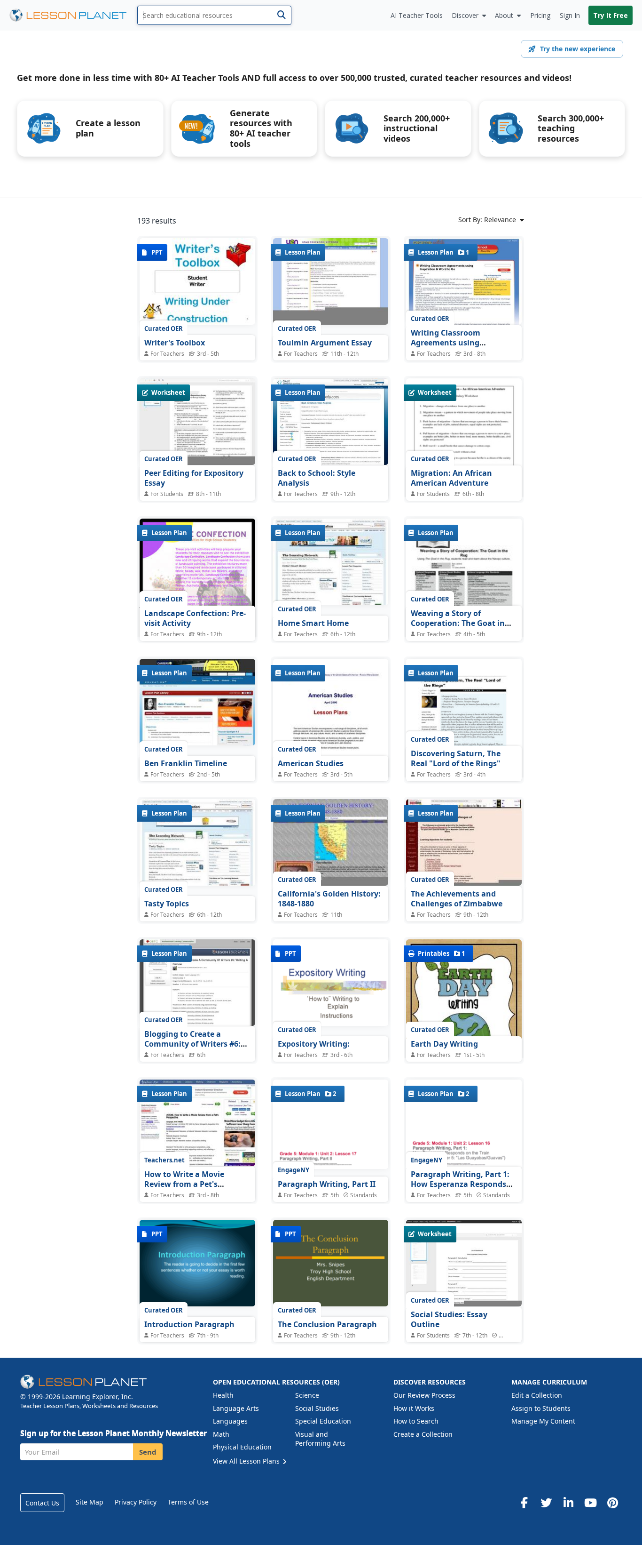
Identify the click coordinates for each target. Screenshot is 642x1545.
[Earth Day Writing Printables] (464, 1014)
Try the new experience (577, 48)
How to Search (415, 1421)
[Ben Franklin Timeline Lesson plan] (197, 702)
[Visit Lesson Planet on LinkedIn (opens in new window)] (568, 1502)
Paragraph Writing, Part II (327, 1184)
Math (221, 1434)
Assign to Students (541, 1408)
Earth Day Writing (444, 1044)
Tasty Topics (166, 903)
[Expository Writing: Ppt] (331, 982)
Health (223, 1395)
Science (307, 1395)
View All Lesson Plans (247, 1461)
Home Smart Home (313, 623)
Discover (465, 15)
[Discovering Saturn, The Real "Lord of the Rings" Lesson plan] (464, 733)
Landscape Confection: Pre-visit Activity (195, 618)
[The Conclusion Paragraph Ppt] (331, 1263)
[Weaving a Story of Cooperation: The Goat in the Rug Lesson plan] (464, 593)
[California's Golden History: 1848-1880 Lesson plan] (331, 842)
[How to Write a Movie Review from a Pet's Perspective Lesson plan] (197, 1123)
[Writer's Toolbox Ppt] (197, 281)
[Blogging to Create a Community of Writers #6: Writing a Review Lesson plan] (197, 982)
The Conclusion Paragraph (327, 1324)
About (504, 15)
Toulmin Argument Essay (325, 342)
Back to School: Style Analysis (316, 478)
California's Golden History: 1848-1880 (329, 899)
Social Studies (317, 1408)
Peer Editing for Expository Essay (193, 478)
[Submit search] (281, 15)
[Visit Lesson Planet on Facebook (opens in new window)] (524, 1502)
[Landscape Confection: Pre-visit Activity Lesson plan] (197, 593)
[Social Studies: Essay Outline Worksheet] (464, 1263)
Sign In (570, 15)
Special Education (323, 1421)
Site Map (89, 1501)
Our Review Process (424, 1395)
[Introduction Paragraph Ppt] (197, 1263)
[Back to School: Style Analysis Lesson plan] (331, 421)
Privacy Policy (136, 1501)
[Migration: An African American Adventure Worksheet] (464, 453)
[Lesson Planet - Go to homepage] (73, 15)
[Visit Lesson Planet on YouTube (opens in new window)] (590, 1502)
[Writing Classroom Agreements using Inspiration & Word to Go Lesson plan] (464, 281)
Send (148, 1452)
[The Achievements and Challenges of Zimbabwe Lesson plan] (464, 842)
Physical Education (242, 1446)
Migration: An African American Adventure (451, 478)
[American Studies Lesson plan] (331, 740)
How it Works (413, 1408)
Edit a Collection (536, 1395)
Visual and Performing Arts (320, 1439)
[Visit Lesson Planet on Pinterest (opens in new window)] (612, 1502)
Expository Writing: (314, 1044)
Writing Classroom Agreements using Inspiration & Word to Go (457, 343)
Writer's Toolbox (174, 342)
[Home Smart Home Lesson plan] (331, 562)
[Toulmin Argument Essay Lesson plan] (331, 281)
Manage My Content (543, 1421)
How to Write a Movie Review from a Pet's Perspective (184, 1184)
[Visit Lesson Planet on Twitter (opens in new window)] (546, 1502)
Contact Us (42, 1502)
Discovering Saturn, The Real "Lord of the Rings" (456, 758)
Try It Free (610, 15)
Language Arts (236, 1408)
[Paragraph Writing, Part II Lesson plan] (331, 1124)
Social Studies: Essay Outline (449, 1319)
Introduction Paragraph (189, 1324)
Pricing (540, 15)
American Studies (311, 763)
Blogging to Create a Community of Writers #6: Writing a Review (192, 1044)
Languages (230, 1421)
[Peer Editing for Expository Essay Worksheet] (197, 421)
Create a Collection (423, 1434)
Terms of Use (188, 1501)
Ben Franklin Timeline (185, 763)
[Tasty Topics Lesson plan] (197, 842)
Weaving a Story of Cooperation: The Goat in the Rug (458, 623)
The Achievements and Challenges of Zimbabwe (456, 899)
